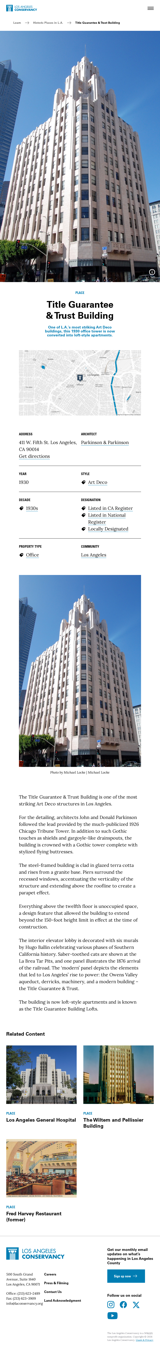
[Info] (152, 273)
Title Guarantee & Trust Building (97, 23)
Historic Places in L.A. (48, 23)
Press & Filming (56, 1283)
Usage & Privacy (144, 1340)
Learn (17, 23)
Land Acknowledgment (62, 1300)
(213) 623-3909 (24, 1298)
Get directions (34, 456)
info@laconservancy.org (24, 1303)
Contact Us (53, 1292)
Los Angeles (93, 555)
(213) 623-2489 (29, 1293)
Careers (50, 1274)
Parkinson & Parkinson (105, 442)
